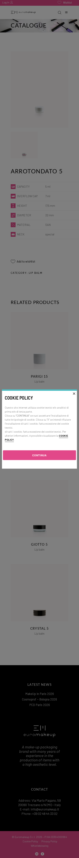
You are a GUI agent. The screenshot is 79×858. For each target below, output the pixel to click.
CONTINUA (39, 455)
